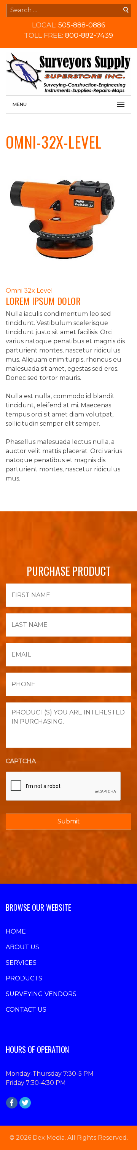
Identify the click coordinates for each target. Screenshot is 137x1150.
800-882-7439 (89, 35)
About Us (22, 947)
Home (16, 931)
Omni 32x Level (29, 290)
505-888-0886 (81, 25)
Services (21, 962)
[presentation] (63, 786)
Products (24, 978)
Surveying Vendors (41, 994)
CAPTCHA (21, 761)
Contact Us (26, 1009)
